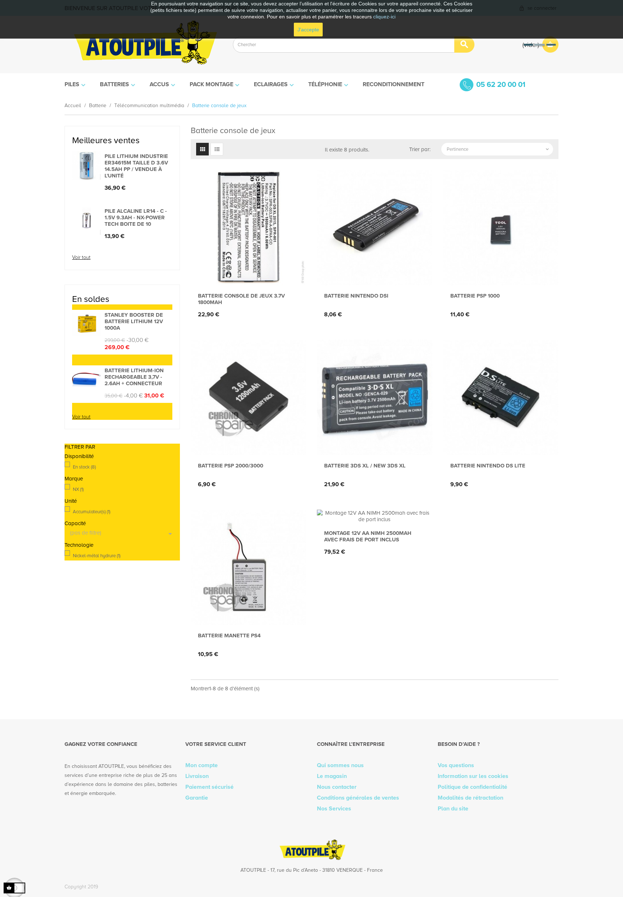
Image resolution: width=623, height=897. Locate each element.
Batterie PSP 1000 (475, 296)
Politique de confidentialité (472, 787)
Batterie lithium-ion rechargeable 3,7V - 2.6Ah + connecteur (134, 377)
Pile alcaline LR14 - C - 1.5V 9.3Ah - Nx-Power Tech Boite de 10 (136, 217)
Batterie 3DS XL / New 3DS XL (365, 465)
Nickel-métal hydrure (96, 556)
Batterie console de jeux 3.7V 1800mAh (241, 299)
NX (78, 489)
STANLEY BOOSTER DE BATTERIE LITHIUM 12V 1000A (134, 321)
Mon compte (201, 765)
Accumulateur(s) (91, 512)
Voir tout (81, 257)
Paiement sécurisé (209, 787)
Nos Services (334, 808)
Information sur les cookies (473, 776)
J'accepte (308, 29)
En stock (84, 467)
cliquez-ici (384, 16)
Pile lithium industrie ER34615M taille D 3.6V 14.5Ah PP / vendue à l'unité (136, 166)
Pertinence (498, 149)
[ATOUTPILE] (143, 44)
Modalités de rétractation (470, 797)
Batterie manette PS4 (229, 635)
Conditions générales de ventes (358, 797)
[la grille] (202, 149)
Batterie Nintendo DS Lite (487, 465)
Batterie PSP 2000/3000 (230, 465)
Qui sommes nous (340, 765)
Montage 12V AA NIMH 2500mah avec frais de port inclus (367, 536)
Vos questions (456, 765)
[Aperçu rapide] (246, 273)
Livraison (197, 776)
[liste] (217, 149)
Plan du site (453, 808)
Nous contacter (337, 787)
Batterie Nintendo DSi (356, 296)
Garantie (196, 797)
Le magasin (332, 776)
